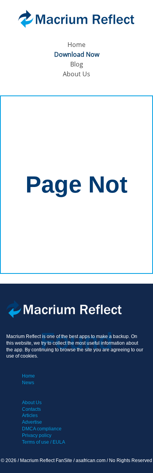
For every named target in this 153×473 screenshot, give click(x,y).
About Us (76, 74)
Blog (76, 64)
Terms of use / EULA (43, 442)
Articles (30, 415)
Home (76, 44)
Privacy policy (36, 435)
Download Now (76, 54)
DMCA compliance (42, 429)
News (28, 382)
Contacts (31, 409)
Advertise (32, 422)
